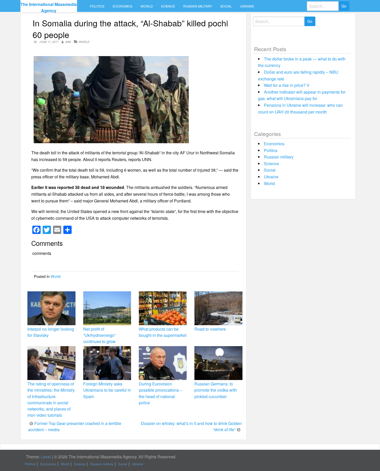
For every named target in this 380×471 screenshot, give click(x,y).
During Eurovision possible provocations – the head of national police (160, 393)
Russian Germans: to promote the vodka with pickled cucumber (215, 390)
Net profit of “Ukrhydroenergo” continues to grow (99, 335)
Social (226, 6)
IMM (68, 42)
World (147, 6)
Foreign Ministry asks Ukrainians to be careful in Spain (107, 390)
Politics (97, 6)
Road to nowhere (210, 329)
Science (168, 6)
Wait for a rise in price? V (286, 85)
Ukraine (247, 6)
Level (46, 457)
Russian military (197, 6)
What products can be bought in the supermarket (162, 332)
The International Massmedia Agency (48, 7)
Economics (122, 6)
